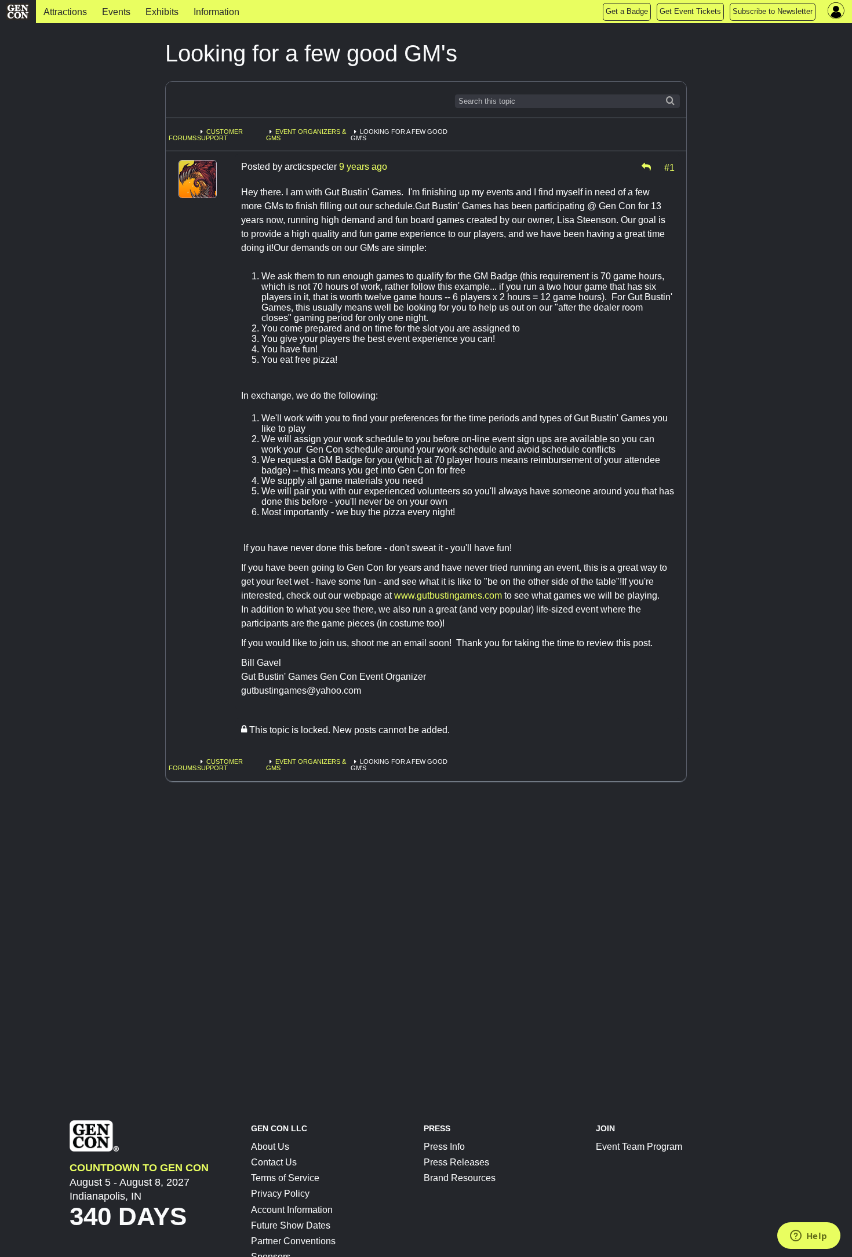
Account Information (292, 1210)
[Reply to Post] (646, 167)
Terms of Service (285, 1178)
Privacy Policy (280, 1193)
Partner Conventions (293, 1241)
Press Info (444, 1147)
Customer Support (220, 134)
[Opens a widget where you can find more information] (808, 1236)
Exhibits (162, 12)
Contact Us (274, 1162)
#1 (669, 167)
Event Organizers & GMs (306, 134)
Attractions (65, 12)
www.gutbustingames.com (448, 595)
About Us (270, 1147)
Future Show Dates (290, 1225)
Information (216, 12)
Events (116, 12)
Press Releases (456, 1162)
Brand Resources (460, 1178)
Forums (182, 137)
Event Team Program (639, 1147)
